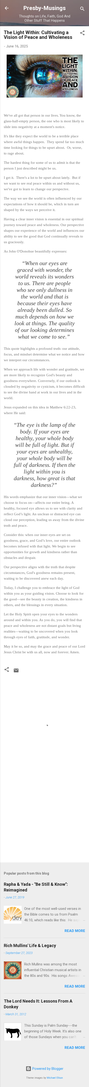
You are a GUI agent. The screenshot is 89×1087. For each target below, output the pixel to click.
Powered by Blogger (47, 1068)
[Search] (82, 9)
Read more (75, 931)
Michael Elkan (55, 1077)
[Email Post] (16, 672)
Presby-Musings (44, 8)
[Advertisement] (44, 821)
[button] (82, 33)
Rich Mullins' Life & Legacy (30, 945)
